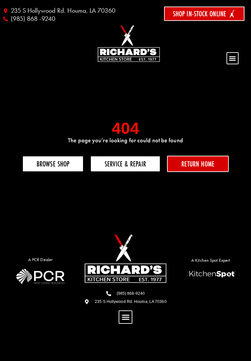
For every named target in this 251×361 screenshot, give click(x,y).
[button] (232, 58)
